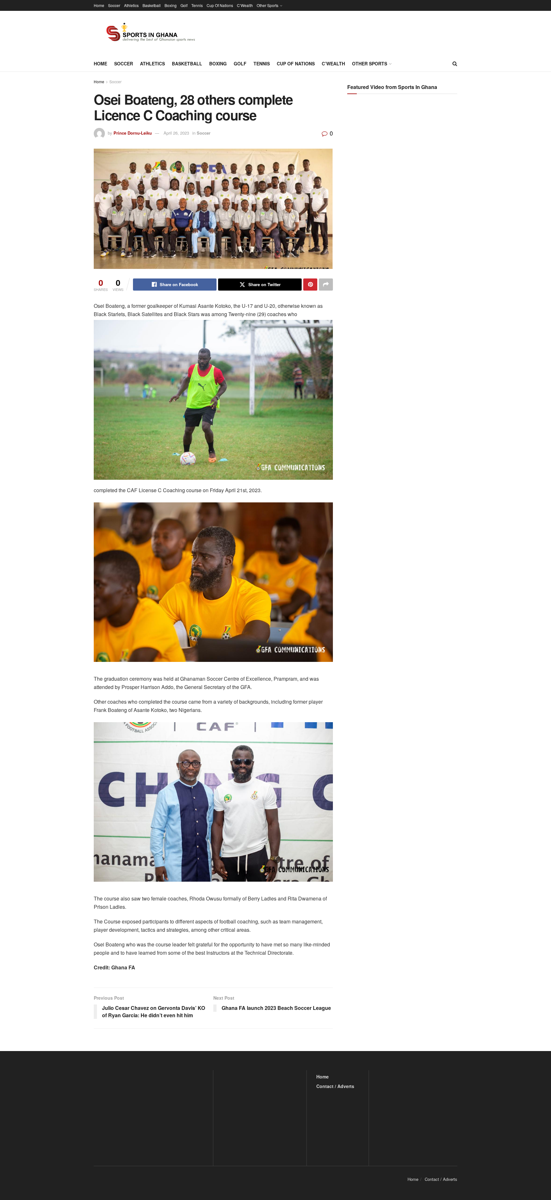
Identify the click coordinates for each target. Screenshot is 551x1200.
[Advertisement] (403, 163)
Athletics (131, 5)
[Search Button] (454, 63)
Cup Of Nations (220, 5)
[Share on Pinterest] (310, 284)
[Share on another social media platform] (326, 284)
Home (99, 5)
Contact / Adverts (335, 1086)
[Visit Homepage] (147, 33)
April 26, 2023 (176, 133)
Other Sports (267, 5)
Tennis (197, 5)
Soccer (114, 5)
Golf (183, 5)
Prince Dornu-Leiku (133, 133)
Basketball (152, 5)
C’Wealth (245, 5)
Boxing (171, 5)
